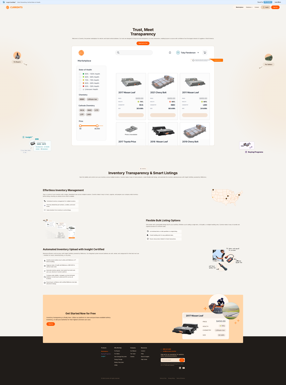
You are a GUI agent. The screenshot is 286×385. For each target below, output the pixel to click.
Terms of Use (163, 378)
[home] (14, 7)
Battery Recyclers (119, 362)
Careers (132, 356)
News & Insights (145, 356)
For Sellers (117, 353)
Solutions (248, 7)
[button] (249, 7)
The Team (132, 353)
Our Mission (133, 351)
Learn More (278, 2)
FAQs (142, 353)
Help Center (144, 359)
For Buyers (117, 351)
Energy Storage (118, 359)
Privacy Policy (171, 378)
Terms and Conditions (169, 365)
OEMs (115, 365)
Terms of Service (181, 378)
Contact (257, 7)
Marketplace (239, 7)
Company (133, 347)
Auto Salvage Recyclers (120, 356)
